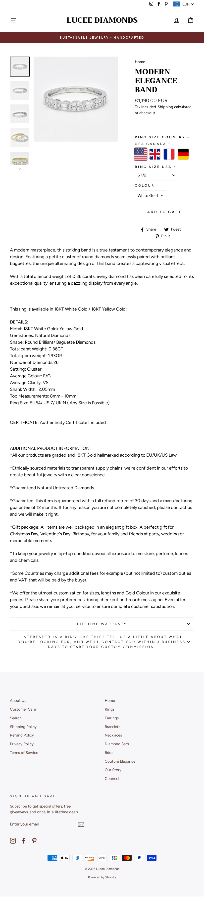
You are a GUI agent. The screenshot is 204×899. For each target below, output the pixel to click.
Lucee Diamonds (102, 20)
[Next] (20, 167)
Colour (144, 185)
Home (140, 61)
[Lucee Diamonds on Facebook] (24, 841)
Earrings (112, 718)
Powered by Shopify (102, 877)
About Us (18, 700)
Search (16, 718)
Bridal (109, 752)
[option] (102, 37)
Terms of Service (24, 752)
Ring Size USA (153, 167)
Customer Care (23, 709)
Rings (109, 709)
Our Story (113, 769)
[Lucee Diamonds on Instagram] (13, 841)
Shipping (165, 106)
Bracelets (112, 726)
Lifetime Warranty (102, 624)
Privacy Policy (22, 743)
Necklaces (113, 735)
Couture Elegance (120, 761)
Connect (112, 778)
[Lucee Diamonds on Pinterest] (34, 841)
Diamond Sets (117, 743)
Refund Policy (22, 735)
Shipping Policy (23, 726)
